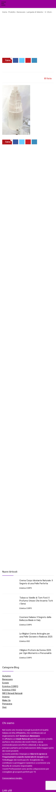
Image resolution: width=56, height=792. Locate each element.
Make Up (6, 700)
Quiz (4, 707)
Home (4, 12)
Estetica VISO (24, 641)
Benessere (21, 12)
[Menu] (3, 4)
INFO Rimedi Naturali (12, 693)
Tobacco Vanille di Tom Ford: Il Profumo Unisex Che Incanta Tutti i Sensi (36, 601)
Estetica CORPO (25, 588)
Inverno (6, 696)
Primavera (7, 703)
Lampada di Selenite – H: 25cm (39, 12)
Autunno (6, 676)
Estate (5, 682)
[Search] (51, 4)
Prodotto (11, 12)
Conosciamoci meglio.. (12, 778)
